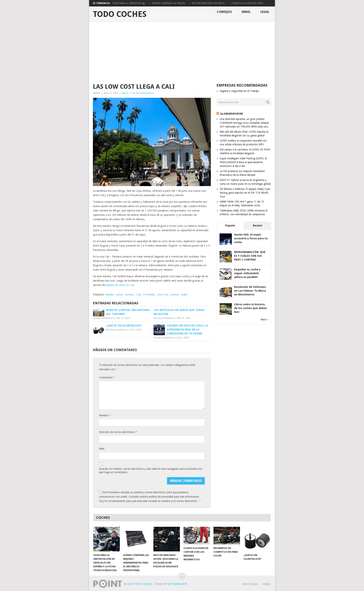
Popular (230, 225)
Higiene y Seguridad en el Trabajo (239, 90)
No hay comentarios (143, 93)
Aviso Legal (250, 584)
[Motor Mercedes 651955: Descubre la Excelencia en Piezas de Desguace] (166, 539)
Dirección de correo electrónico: (118, 432)
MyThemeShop (177, 584)
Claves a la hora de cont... (248, 3)
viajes (184, 294)
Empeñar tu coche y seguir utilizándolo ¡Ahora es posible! (247, 273)
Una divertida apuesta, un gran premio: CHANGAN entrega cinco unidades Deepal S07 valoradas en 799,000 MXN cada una (244, 122)
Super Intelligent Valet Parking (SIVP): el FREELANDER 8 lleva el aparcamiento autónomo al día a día (243, 162)
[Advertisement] (182, 50)
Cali (138, 294)
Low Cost (162, 294)
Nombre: (105, 415)
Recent (257, 225)
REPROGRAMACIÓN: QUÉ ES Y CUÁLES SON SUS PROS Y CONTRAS (249, 255)
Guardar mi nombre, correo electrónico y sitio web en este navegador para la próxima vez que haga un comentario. (150, 470)
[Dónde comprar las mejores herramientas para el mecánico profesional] (136, 539)
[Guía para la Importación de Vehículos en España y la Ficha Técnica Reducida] (106, 539)
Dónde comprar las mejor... (169, 3)
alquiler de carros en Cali (120, 284)
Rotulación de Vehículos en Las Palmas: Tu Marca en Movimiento (250, 290)
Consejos (224, 12)
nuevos (174, 294)
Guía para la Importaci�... (130, 3)
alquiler (109, 294)
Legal (264, 12)
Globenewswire (231, 113)
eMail (246, 12)
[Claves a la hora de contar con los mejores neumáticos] (197, 535)
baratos (129, 294)
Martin (96, 93)
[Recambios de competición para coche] (226, 535)
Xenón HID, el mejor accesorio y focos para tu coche (251, 238)
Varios (125, 93)
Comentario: (107, 377)
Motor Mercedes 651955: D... (209, 3)
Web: (102, 448)
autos (119, 294)
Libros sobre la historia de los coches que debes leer (250, 308)
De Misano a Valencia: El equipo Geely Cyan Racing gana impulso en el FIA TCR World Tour (245, 192)
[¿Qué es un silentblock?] (257, 539)
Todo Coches (120, 14)
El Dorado (149, 294)
